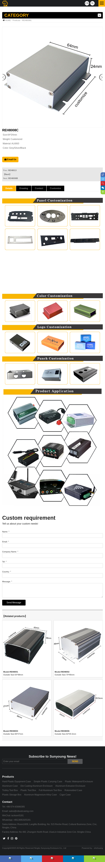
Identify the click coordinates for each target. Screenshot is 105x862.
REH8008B (13, 178)
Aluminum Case (10, 786)
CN (87, 3)
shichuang (98, 848)
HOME (8, 20)
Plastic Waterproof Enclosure (79, 781)
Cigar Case (65, 794)
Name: (5, 532)
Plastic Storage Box (11, 794)
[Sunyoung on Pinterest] (16, 838)
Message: (7, 581)
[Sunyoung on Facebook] (8, 838)
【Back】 (7, 174)
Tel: (4, 562)
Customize (55, 188)
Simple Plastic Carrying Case (48, 781)
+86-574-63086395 (15, 807)
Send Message (14, 602)
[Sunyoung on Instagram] (12, 838)
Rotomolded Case (73, 790)
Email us (11, 159)
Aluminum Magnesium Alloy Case (40, 794)
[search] (92, 3)
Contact (39, 188)
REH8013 (12, 170)
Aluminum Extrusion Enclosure (70, 786)
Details (9, 188)
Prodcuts (16, 20)
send (75, 761)
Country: (6, 572)
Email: (5, 542)
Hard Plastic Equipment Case (16, 781)
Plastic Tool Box (28, 790)
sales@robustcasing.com (21, 811)
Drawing (23, 188)
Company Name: (10, 552)
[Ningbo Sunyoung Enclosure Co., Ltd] (5, 3)
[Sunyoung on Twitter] (4, 838)
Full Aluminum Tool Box (50, 790)
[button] (101, 77)
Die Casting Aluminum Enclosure (37, 786)
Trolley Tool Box (10, 790)
